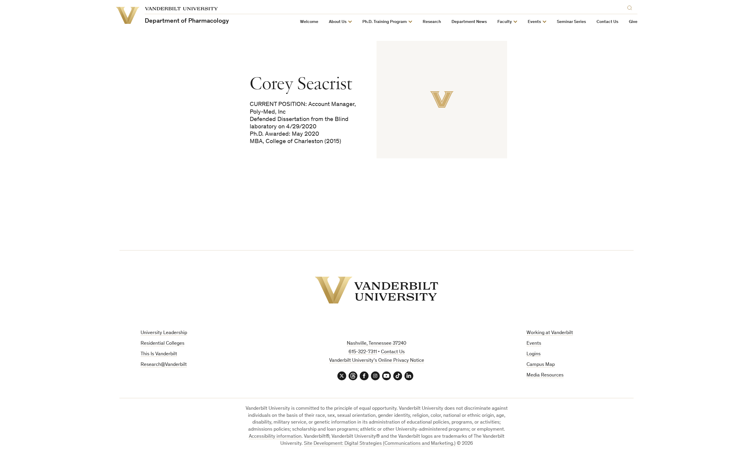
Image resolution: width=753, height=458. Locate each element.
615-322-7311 (363, 352)
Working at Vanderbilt (550, 333)
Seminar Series (571, 22)
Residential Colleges (162, 343)
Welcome (309, 22)
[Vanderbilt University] (376, 290)
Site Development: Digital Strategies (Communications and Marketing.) (380, 443)
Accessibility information (275, 436)
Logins (534, 354)
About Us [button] (337, 22)
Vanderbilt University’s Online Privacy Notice (376, 360)
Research (432, 22)
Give (633, 22)
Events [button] (534, 22)
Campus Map (541, 364)
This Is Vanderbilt (159, 354)
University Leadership (164, 333)
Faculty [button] (504, 22)
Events (534, 343)
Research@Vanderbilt (164, 364)
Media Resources (545, 375)
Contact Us (607, 22)
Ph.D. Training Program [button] (384, 22)
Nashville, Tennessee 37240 (376, 343)
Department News (469, 22)
